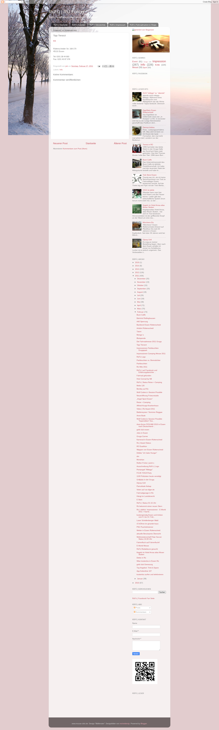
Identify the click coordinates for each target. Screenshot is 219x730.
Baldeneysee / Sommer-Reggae (149, 412)
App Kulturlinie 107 (144, 571)
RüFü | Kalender (78, 25)
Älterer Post (120, 143)
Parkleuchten (142, 364)
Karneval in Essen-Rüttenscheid (149, 440)
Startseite (91, 143)
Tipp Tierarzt (142, 345)
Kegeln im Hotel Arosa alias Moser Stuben (154, 206)
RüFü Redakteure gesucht (147, 549)
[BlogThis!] (106, 66)
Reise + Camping (143, 402)
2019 (137, 262)
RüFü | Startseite (61, 25)
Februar (140, 312)
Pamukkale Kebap (144, 486)
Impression (159, 61)
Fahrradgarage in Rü (145, 493)
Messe (135, 67)
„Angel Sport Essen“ (145, 399)
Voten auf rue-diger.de (145, 490)
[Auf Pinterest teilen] (113, 66)
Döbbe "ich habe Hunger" (147, 453)
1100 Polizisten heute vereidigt (149, 476)
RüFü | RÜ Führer (67, 11)
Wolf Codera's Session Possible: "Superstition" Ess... (149, 420)
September (142, 289)
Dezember (141, 279)
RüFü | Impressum (117, 25)
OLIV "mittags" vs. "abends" (154, 93)
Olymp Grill (147, 240)
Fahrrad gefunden (144, 376)
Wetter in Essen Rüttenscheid (148, 530)
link (54, 41)
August (140, 292)
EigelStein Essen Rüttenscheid (149, 111)
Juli (138, 295)
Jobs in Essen (142, 433)
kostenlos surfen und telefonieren (150, 574)
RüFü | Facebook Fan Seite (143, 598)
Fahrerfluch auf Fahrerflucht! (148, 542)
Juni (139, 299)
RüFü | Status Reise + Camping (149, 382)
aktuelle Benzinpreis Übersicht (149, 534)
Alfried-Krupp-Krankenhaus (147, 406)
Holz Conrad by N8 (144, 379)
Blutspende (141, 338)
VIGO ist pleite (148, 190)
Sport (145, 67)
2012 (137, 272)
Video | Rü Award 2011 (146, 409)
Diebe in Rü (141, 558)
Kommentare (140, 612)
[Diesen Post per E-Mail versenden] (103, 66)
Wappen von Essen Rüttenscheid (150, 450)
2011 (137, 276)
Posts (137, 608)
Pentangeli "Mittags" (145, 470)
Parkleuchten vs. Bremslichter (148, 360)
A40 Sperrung (142, 322)
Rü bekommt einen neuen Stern (149, 506)
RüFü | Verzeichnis (97, 25)
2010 (137, 583)
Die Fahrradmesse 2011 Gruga (149, 342)
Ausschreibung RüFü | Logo (148, 466)
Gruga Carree (142, 436)
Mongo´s (140, 335)
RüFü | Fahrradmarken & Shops (143, 25)
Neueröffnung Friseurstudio (148, 396)
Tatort (139, 332)
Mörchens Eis (148, 222)
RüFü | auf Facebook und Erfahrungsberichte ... (147, 371)
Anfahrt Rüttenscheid (145, 328)
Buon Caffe (147, 160)
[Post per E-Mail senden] (99, 66)
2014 (137, 266)
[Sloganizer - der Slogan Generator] (143, 30)
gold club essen (143, 430)
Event (135, 61)
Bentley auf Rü (142, 389)
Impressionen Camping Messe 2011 (151, 354)
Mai (139, 302)
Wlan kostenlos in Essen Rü (148, 561)
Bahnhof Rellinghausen (146, 318)
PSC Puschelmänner (145, 527)
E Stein (139, 500)
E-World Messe (143, 546)
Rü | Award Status (144, 443)
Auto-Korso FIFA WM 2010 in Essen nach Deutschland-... (151, 425)
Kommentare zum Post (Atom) (75, 149)
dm (138, 456)
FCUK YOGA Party (144, 473)
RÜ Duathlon (142, 446)
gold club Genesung (145, 564)
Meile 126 (140, 386)
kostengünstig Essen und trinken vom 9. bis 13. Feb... (150, 516)
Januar (140, 579)
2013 (137, 269)
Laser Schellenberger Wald (147, 520)
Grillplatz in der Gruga (145, 480)
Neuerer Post (60, 143)
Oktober (140, 285)
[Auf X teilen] (108, 66)
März (139, 309)
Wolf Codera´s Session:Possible (149, 392)
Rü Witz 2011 (142, 367)
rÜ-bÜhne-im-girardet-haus (147, 524)
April (139, 305)
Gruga (146, 62)
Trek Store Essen (150, 175)
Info (61, 70)
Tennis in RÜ (148, 145)
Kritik (157, 65)
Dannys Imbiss (148, 127)
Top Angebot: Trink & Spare (148, 568)
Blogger (144, 724)
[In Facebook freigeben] (110, 66)
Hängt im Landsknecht (146, 496)
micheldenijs (125, 724)
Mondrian (140, 460)
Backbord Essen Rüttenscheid (149, 325)
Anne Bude (141, 416)
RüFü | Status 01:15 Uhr (146, 503)
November (141, 282)
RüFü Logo (141, 357)
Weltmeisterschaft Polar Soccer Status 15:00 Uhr (149, 538)
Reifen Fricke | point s (145, 463)
